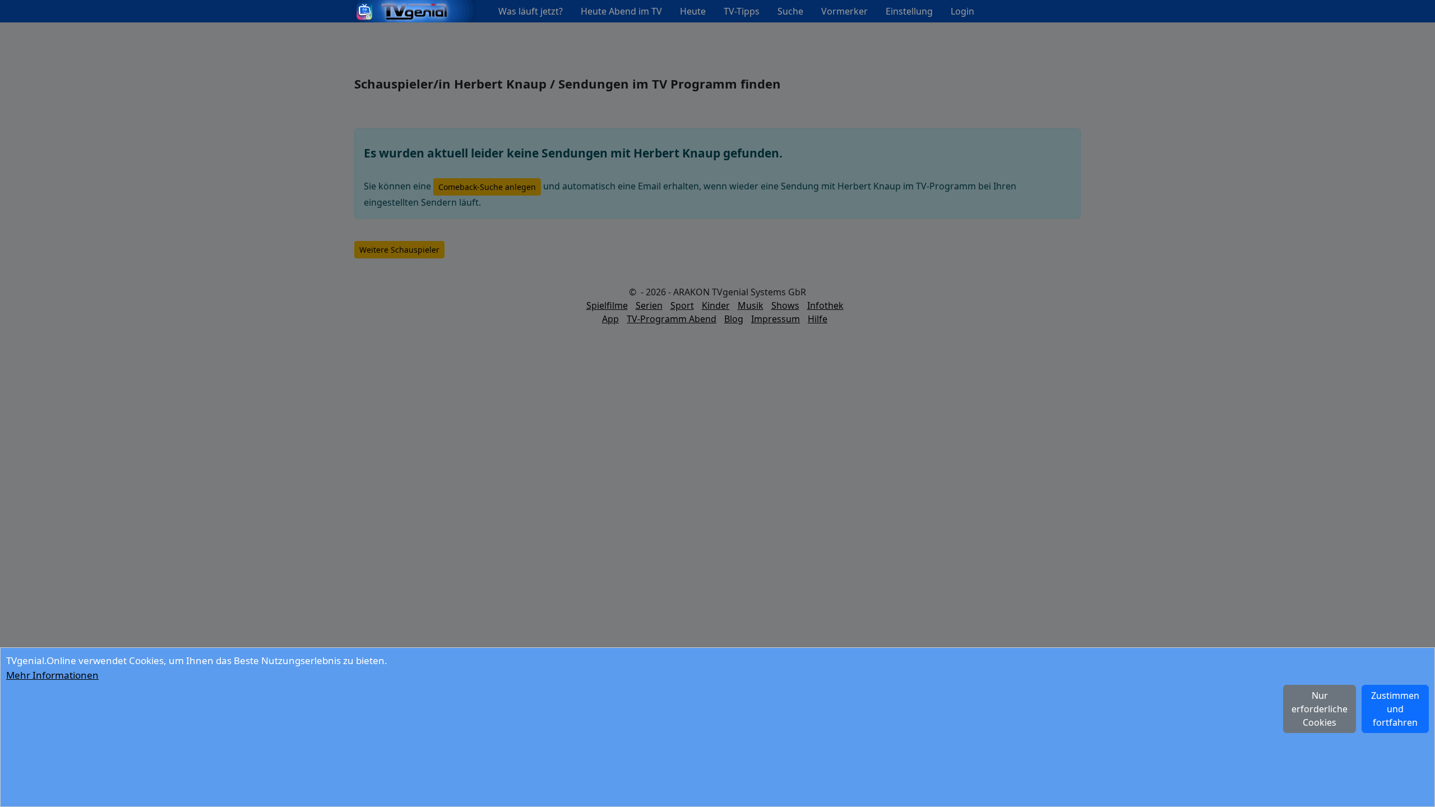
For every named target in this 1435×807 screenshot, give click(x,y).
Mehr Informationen (52, 675)
